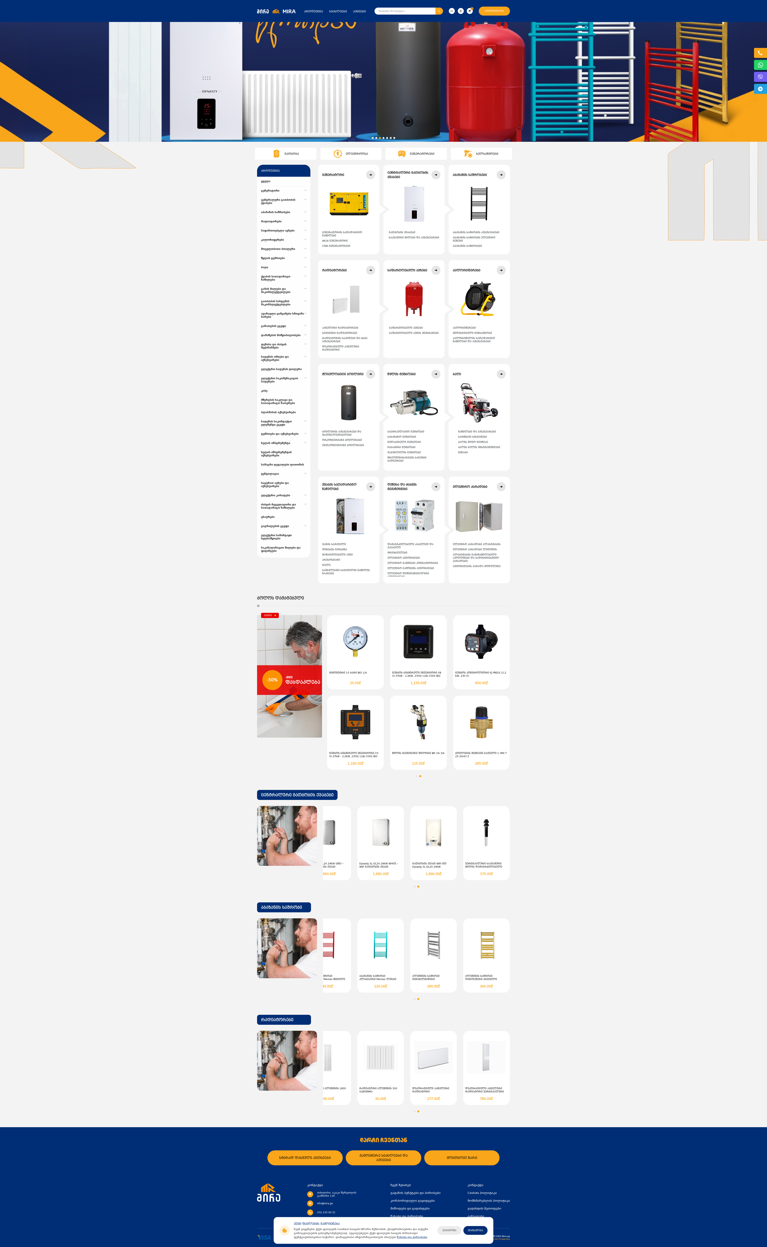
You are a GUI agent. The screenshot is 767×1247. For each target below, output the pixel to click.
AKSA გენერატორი (335, 240)
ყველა (265, 181)
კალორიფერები (464, 327)
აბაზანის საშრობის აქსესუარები (476, 232)
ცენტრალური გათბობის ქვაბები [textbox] (297, 795)
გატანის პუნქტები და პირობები (415, 1192)
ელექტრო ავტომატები (403, 558)
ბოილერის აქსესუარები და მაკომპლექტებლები (341, 433)
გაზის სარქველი (334, 544)
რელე (326, 565)
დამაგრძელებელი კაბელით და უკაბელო (410, 546)
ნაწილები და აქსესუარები (477, 431)
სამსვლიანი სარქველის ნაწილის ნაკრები (346, 572)
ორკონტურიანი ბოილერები (342, 440)
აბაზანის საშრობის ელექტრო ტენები (474, 239)
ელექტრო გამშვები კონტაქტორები (412, 563)
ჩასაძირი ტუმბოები (401, 447)
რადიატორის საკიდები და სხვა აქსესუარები (345, 340)
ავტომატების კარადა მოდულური (477, 566)
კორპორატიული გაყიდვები (412, 1200)
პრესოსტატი (331, 560)
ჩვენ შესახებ (400, 1185)
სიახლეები (338, 11)
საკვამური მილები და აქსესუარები (414, 237)
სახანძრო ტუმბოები (401, 437)
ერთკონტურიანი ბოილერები (343, 445)
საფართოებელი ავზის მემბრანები (414, 333)
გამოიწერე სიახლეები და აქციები (384, 1158)
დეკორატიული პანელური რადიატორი (340, 348)
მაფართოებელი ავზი (337, 554)
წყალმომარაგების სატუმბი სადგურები (406, 459)
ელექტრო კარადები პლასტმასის (477, 544)
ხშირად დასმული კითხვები (305, 1158)
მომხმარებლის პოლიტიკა (489, 1200)
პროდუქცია (313, 11)
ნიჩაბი (463, 452)
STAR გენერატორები (336, 246)
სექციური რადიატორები (339, 333)
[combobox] (297, 795)
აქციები (359, 11)
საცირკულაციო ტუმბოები (405, 431)
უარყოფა (449, 1230)
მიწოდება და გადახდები (410, 1208)
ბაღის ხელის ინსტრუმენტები (479, 447)
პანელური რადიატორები (340, 327)
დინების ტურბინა (334, 549)
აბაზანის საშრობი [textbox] (281, 907)
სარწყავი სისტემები (472, 437)
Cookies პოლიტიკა (482, 1192)
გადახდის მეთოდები (484, 1208)
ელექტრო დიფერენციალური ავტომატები (408, 575)
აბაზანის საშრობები (467, 246)
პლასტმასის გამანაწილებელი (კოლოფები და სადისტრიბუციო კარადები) (476, 557)
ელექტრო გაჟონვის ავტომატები (410, 568)
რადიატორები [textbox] (277, 1019)
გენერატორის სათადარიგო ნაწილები (342, 234)
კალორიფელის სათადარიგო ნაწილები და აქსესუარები (474, 340)
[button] (373, 138)
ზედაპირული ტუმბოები (404, 442)
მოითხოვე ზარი (462, 1158)
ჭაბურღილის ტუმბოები (404, 452)
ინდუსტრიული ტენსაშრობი (472, 333)
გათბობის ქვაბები (402, 232)
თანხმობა (475, 1230)
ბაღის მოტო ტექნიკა (473, 442)
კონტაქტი (475, 1185)
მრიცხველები (397, 552)
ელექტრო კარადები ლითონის (475, 549)
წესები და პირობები (412, 1237)
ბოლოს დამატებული (280, 598)
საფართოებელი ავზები (406, 327)
